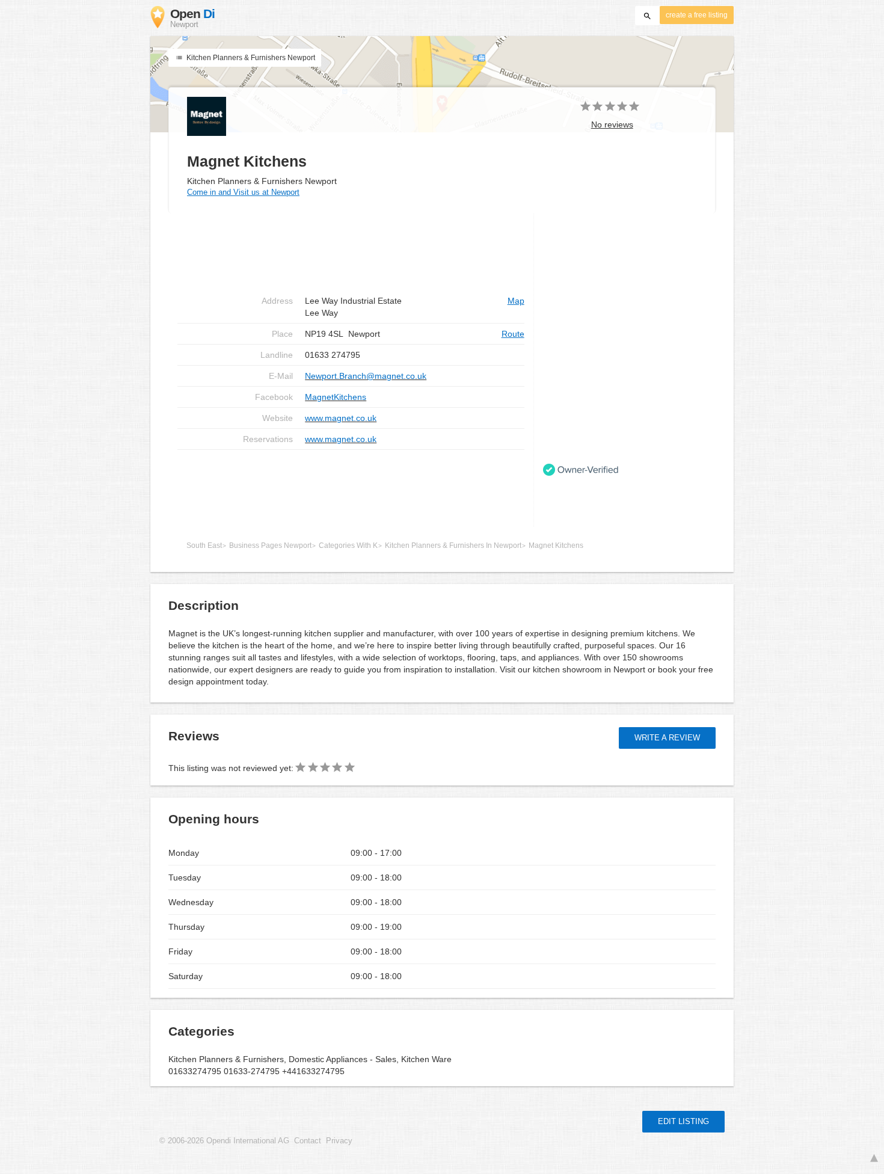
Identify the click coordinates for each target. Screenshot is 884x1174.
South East (204, 545)
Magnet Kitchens (556, 545)
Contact (307, 1141)
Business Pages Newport (270, 545)
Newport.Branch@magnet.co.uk (365, 376)
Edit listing (683, 1121)
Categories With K (348, 545)
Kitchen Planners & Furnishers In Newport (453, 545)
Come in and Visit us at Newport (243, 192)
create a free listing (697, 15)
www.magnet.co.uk (340, 418)
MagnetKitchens (335, 397)
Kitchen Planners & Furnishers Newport (250, 58)
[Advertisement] (350, 488)
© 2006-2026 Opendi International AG (224, 1141)
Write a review (667, 737)
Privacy (339, 1141)
